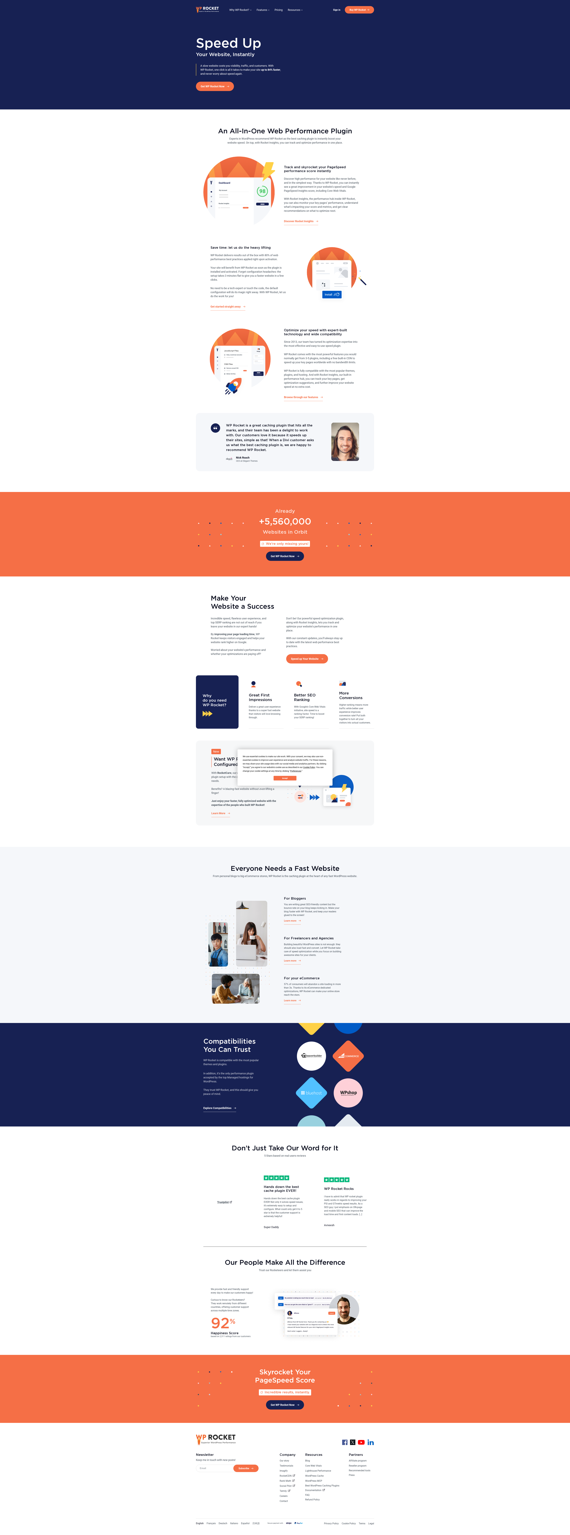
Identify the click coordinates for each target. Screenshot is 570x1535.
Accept (285, 778)
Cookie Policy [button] (309, 767)
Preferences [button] (295, 771)
